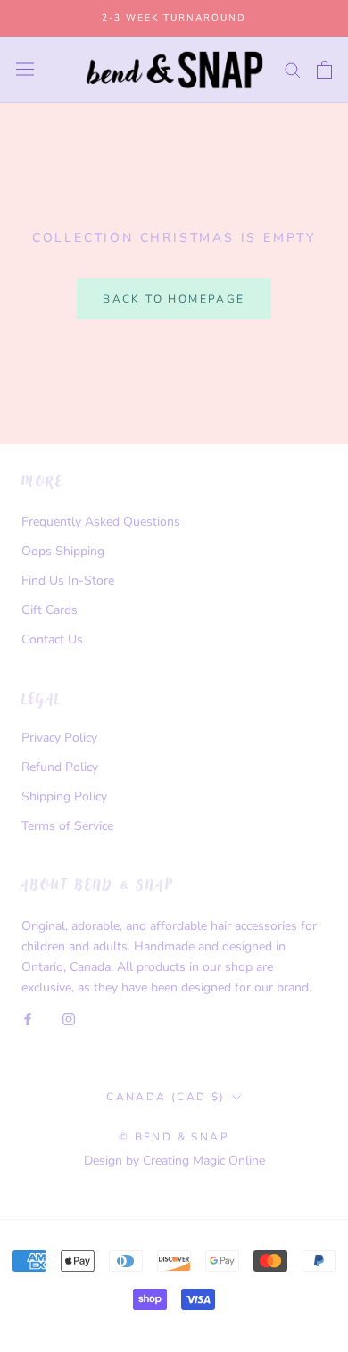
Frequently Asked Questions (100, 521)
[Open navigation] (25, 69)
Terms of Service (67, 825)
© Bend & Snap (174, 1137)
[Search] (293, 69)
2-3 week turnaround (174, 18)
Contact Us (52, 639)
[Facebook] (27, 1018)
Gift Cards (49, 609)
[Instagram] (68, 1018)
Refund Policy (59, 767)
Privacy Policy (59, 737)
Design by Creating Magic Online (174, 1160)
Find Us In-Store (67, 580)
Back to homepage (173, 299)
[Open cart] (324, 70)
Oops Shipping (62, 551)
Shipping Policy (64, 796)
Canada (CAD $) (166, 1097)
